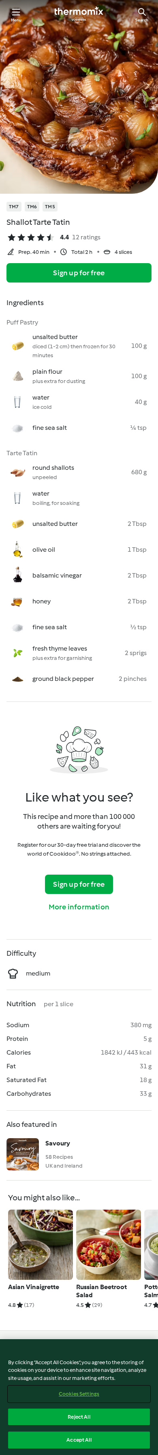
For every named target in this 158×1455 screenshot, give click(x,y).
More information (79, 906)
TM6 (32, 206)
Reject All (79, 1417)
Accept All (78, 1440)
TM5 (50, 206)
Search (141, 20)
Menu (16, 20)
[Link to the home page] (79, 14)
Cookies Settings (79, 1394)
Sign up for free (79, 272)
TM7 (14, 206)
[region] (79, 1397)
